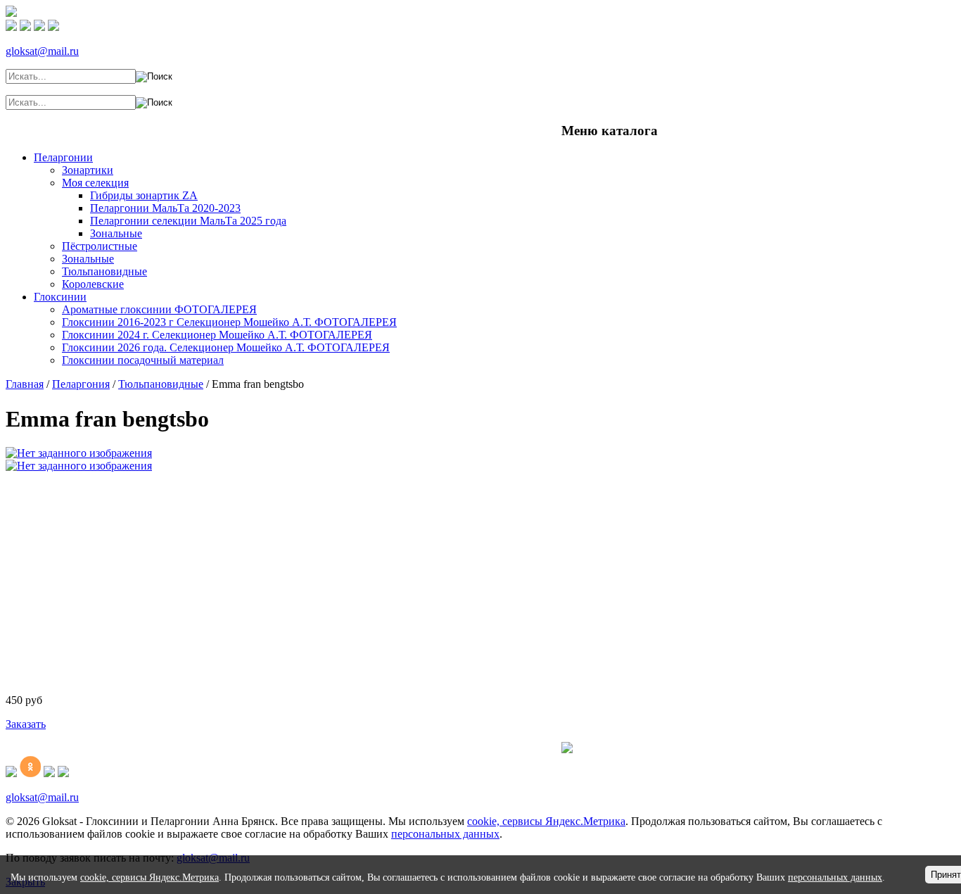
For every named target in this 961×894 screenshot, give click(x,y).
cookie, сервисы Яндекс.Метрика (546, 821)
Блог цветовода (159, 127)
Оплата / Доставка (400, 127)
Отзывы (331, 127)
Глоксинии (60, 297)
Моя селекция (95, 183)
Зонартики (87, 170)
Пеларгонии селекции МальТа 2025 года (188, 221)
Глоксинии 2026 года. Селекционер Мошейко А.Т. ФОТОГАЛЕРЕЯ (226, 347)
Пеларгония (81, 384)
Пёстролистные (99, 246)
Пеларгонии (63, 157)
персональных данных (445, 834)
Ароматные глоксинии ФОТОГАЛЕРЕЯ (159, 309)
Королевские (93, 284)
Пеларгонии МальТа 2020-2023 (165, 208)
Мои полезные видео (256, 127)
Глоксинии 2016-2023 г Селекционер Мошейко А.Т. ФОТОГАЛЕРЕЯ (229, 322)
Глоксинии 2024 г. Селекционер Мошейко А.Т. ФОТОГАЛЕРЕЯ (217, 335)
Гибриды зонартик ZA (144, 195)
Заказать (26, 724)
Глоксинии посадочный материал (143, 360)
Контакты (537, 127)
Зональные (116, 233)
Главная (55, 127)
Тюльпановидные (104, 271)
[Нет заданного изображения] (79, 453)
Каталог (97, 127)
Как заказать (480, 127)
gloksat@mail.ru (42, 51)
